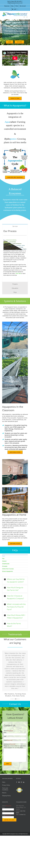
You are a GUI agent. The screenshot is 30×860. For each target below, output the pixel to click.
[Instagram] (21, 769)
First (5, 719)
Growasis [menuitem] (4, 566)
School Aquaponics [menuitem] (7, 571)
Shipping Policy (6, 782)
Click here (18, 273)
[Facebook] (16, 769)
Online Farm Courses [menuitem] (8, 568)
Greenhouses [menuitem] (5, 563)
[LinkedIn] (23, 769)
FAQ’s (3, 769)
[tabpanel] (15, 255)
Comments (9, 731)
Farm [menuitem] (3, 556)
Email (8, 727)
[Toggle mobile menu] (27, 17)
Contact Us (22, 801)
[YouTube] (19, 769)
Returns (4, 779)
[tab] (15, 226)
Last (5, 723)
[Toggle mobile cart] (24, 17)
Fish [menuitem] (3, 558)
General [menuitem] (4, 561)
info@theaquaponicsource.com (15, 3)
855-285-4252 (18, 1)
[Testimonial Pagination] (11, 685)
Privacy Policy (6, 772)
